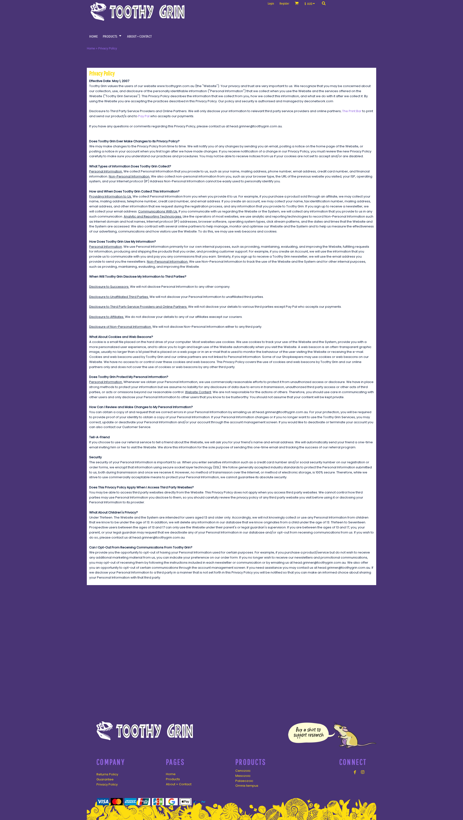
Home (91, 48)
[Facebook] (355, 772)
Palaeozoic (244, 781)
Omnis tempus (246, 785)
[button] (311, 3)
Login (271, 3)
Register (284, 3)
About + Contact (178, 784)
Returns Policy (107, 774)
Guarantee (105, 779)
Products (173, 779)
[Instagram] (362, 772)
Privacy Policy (107, 784)
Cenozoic (243, 770)
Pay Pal (144, 116)
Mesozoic (243, 775)
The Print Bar (351, 111)
